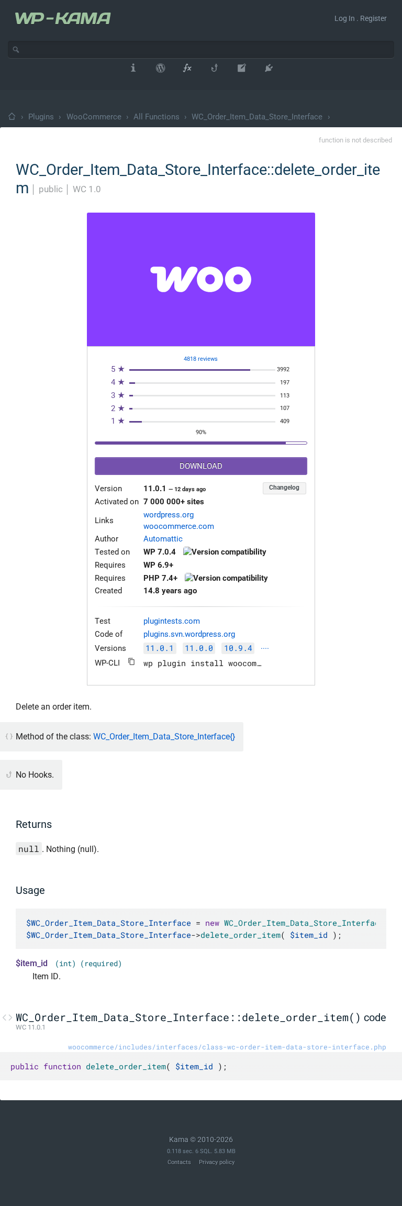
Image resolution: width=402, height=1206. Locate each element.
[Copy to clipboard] (132, 662)
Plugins (41, 116)
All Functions (156, 116)
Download (201, 466)
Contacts (179, 1162)
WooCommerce (93, 116)
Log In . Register (360, 18)
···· (265, 649)
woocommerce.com (178, 526)
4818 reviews (201, 359)
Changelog (284, 487)
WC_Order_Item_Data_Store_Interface (257, 116)
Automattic (163, 539)
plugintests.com (171, 621)
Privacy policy (216, 1162)
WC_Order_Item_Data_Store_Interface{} (164, 737)
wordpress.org (168, 515)
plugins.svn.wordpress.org (189, 634)
